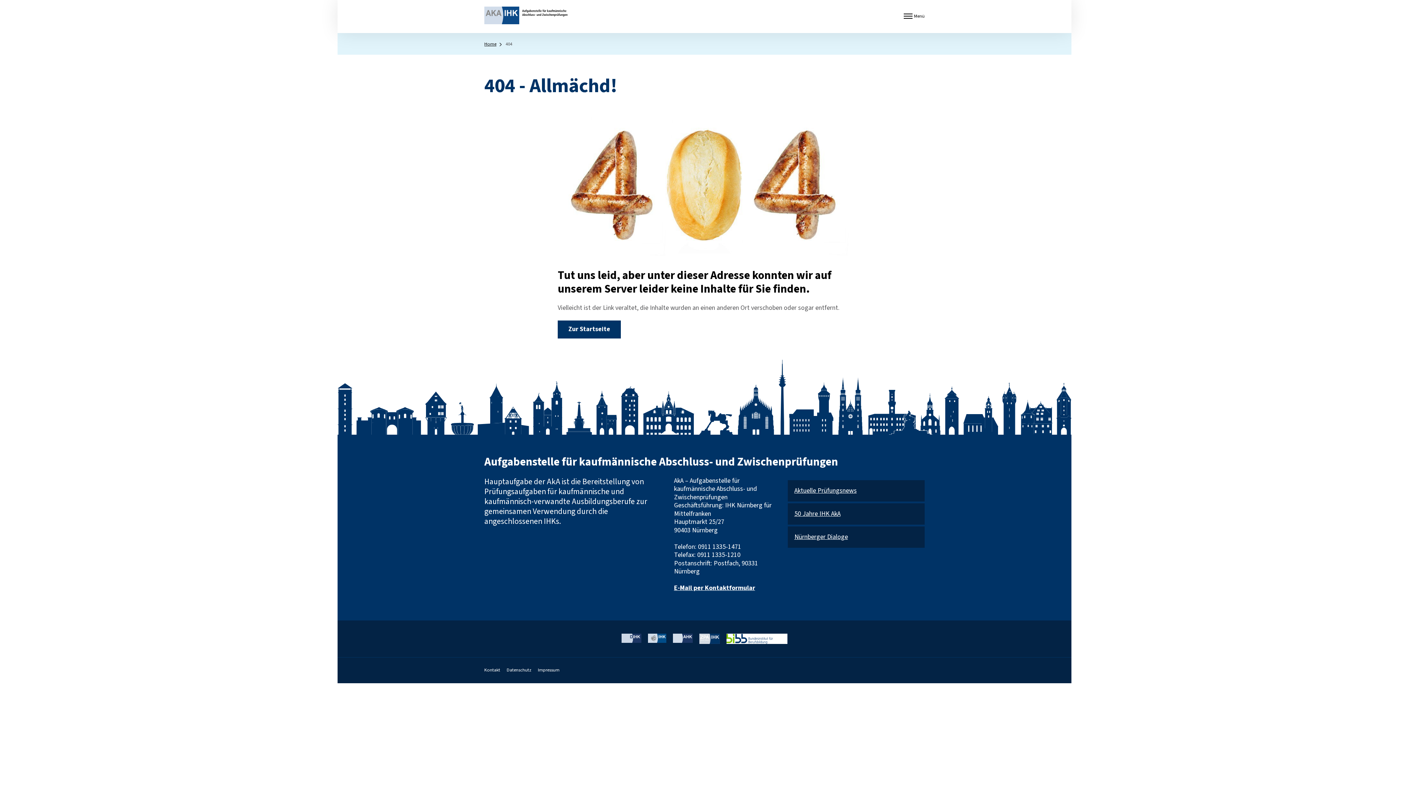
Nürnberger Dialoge (821, 537)
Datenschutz (519, 670)
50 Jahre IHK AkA (817, 514)
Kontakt (492, 670)
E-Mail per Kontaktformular (714, 588)
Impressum (549, 670)
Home (490, 44)
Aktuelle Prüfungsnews (825, 491)
